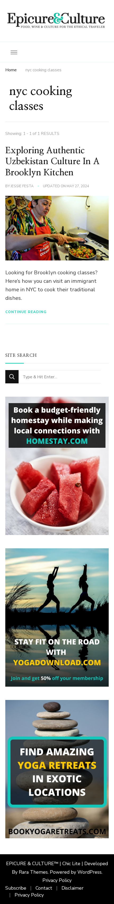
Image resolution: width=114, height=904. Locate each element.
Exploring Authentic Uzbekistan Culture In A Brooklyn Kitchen (52, 161)
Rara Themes (33, 872)
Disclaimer (73, 888)
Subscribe (15, 888)
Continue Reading (26, 311)
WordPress (89, 872)
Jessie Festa (22, 186)
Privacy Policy (57, 880)
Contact (44, 888)
